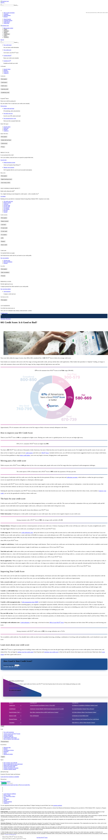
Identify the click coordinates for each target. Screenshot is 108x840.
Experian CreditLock (8, 736)
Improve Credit (12, 715)
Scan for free (4, 160)
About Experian (7, 19)
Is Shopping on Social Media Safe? (80, 715)
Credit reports (4, 82)
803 (17, 666)
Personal (5, 263)
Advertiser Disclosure (6, 318)
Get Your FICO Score (14, 687)
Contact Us (6, 803)
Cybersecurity (4, 143)
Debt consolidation (8, 261)
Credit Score (12, 705)
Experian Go (7, 60)
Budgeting (6, 751)
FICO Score (45, 453)
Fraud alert (6, 71)
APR (2, 238)
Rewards (6, 210)
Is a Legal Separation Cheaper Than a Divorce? (83, 708)
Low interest (6, 209)
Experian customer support (10, 769)
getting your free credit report (25, 652)
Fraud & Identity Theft (14, 712)
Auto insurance (7, 291)
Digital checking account (9, 162)
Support (2, 756)
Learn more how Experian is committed (10, 776)
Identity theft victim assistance (10, 765)
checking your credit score (51, 652)
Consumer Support (8, 20)
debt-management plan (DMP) (30, 602)
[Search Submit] (17, 5)
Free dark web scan (8, 113)
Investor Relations (8, 801)
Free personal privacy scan (10, 118)
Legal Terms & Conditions (10, 793)
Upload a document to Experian (11, 768)
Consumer (6, 14)
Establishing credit (5, 92)
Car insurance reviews (9, 750)
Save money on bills (5, 182)
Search (15, 5)
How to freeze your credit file (10, 762)
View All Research (34, 715)
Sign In (2, 39)
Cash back (6, 204)
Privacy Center (7, 795)
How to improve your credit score (11, 739)
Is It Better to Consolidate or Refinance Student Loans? (85, 705)
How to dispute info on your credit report (13, 764)
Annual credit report (8, 735)
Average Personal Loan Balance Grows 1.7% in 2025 (42, 705)
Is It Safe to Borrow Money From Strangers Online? (84, 712)
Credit (2, 726)
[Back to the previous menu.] (1, 10)
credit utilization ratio (27, 532)
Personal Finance (13, 719)
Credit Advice (7, 21)
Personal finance (4, 741)
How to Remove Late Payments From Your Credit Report (85, 719)
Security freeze (7, 69)
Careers (5, 800)
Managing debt (7, 747)
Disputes (6, 70)
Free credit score (7, 50)
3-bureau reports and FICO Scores (12, 733)
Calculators (11, 722)
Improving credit (4, 89)
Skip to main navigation (9, 12)
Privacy (2, 146)
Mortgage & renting (8, 754)
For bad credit (7, 205)
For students (6, 208)
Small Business (7, 15)
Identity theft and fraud (9, 108)
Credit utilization (24, 622)
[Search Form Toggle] (1, 41)
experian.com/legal (57, 805)
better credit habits (25, 455)
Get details (3, 196)
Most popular (4, 79)
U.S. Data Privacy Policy (9, 796)
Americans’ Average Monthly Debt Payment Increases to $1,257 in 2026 (47, 708)
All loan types (7, 260)
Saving (5, 752)
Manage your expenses (9, 167)
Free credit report (7, 45)
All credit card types (8, 201)
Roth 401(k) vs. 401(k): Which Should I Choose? (83, 722)
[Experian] (5, 1)
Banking (5, 748)
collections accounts (72, 477)
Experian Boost (7, 55)
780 (15, 666)
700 (12, 666)
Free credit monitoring (9, 732)
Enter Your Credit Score (9, 665)
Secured (5, 212)
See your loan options (6, 289)
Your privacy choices (5, 781)
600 (10, 666)
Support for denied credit (9, 766)
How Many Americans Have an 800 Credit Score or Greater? (44, 712)
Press (5, 797)
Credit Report (12, 708)
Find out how (4, 106)
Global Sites (6, 23)
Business (6, 16)
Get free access (4, 313)
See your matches (5, 258)
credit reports (29, 453)
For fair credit (7, 206)
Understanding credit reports (10, 737)
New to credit (4, 244)
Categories (3, 314)
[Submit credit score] (19, 665)
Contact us (6, 73)
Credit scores (4, 85)
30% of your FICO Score (57, 622)
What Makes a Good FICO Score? (16, 680)
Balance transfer (7, 202)
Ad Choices (6, 799)
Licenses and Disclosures (10, 834)
